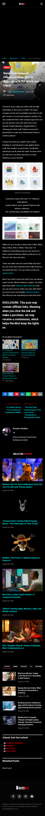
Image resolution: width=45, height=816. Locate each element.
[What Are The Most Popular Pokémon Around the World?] (29, 344)
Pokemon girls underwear (25, 286)
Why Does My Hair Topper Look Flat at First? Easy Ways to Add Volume (29, 675)
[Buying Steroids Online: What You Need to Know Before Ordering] (9, 691)
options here (7, 273)
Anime (7, 67)
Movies (24, 666)
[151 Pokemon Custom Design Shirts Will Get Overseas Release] (10, 344)
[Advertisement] (22, 32)
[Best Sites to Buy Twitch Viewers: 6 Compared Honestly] (22, 580)
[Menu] (4, 4)
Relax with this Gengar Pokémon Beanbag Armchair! (9, 376)
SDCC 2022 (11, 751)
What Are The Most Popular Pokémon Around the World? (28, 352)
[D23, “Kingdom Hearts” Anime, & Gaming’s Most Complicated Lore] (22, 631)
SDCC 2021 (11, 748)
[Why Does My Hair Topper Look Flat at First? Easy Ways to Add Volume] (9, 676)
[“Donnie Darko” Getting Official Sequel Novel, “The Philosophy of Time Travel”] (22, 506)
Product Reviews (14, 743)
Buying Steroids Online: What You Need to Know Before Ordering (29, 690)
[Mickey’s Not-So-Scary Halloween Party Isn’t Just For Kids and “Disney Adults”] (22, 469)
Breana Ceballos (17, 92)
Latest (7, 666)
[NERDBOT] (22, 3)
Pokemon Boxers (32, 292)
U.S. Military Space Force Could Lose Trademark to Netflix (13, 409)
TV (31, 666)
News (15, 666)
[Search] (41, 4)
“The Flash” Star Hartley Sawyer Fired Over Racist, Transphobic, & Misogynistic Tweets (32, 412)
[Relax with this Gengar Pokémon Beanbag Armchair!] (10, 367)
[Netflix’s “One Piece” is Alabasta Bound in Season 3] (22, 543)
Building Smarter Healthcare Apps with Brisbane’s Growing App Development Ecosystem (29, 705)
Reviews (39, 666)
